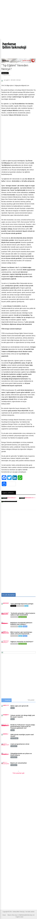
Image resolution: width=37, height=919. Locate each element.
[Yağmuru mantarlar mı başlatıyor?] (5, 644)
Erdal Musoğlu (14, 738)
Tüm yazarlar (31, 700)
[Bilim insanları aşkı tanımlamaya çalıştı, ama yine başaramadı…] (5, 635)
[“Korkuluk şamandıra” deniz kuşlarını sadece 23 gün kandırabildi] (5, 616)
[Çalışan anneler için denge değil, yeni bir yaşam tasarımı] (5, 718)
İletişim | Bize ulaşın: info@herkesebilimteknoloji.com (21, 915)
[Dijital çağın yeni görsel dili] (5, 709)
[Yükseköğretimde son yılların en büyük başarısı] (5, 756)
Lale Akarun (14, 746)
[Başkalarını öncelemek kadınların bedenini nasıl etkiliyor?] (5, 625)
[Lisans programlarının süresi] (5, 747)
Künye (4, 915)
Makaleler (5, 73)
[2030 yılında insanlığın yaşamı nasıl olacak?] (5, 737)
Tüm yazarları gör (18, 773)
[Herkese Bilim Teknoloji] (14, 49)
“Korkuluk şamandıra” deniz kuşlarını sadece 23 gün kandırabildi (22, 614)
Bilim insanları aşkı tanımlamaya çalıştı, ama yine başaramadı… (21, 633)
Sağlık (26, 606)
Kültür (12, 708)
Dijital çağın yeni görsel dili (19, 706)
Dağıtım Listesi (19, 917)
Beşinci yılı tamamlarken (18, 763)
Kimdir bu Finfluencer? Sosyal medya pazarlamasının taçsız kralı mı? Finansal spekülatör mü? (22, 726)
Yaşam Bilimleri (22, 617)
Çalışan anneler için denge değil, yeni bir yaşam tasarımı (22, 716)
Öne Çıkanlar (20, 606)
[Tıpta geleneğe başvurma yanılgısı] (5, 606)
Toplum (25, 626)
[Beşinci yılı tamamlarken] (5, 766)
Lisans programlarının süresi (19, 744)
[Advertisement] (18, 19)
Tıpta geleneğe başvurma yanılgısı (21, 603)
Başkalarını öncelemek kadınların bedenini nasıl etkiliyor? (21, 623)
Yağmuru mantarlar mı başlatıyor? (21, 641)
